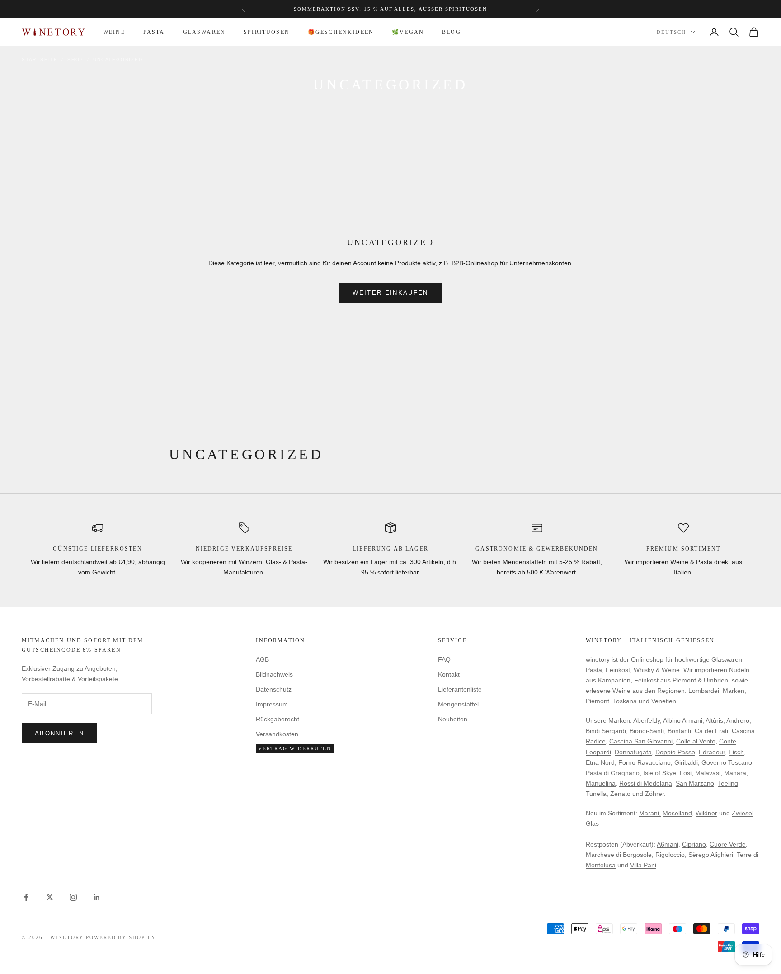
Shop (75, 59)
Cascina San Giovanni (641, 741)
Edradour (712, 752)
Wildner (706, 813)
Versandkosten (277, 734)
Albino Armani (682, 720)
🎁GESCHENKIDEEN (341, 32)
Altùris (714, 720)
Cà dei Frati (711, 730)
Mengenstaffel (458, 704)
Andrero (737, 720)
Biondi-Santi (647, 730)
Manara (735, 772)
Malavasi (707, 772)
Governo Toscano (726, 762)
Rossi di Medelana (645, 783)
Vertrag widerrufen (294, 748)
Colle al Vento (695, 741)
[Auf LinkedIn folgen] (96, 897)
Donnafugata (633, 752)
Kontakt (449, 674)
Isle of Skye (659, 772)
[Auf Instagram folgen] (73, 897)
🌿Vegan (408, 32)
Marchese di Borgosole (619, 854)
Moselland (677, 813)
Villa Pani (643, 865)
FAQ (444, 659)
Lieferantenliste (460, 689)
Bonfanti (679, 730)
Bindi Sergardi (606, 730)
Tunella (596, 793)
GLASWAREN (204, 32)
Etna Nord (600, 762)
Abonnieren (59, 733)
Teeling (728, 783)
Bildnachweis (274, 674)
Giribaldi (686, 762)
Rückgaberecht (277, 719)
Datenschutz (274, 689)
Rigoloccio (670, 854)
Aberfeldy (646, 720)
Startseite (40, 59)
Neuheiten (452, 719)
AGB (262, 659)
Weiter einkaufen (390, 292)
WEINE (114, 32)
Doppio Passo (675, 752)
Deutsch (671, 32)
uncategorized (117, 59)
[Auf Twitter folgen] (49, 897)
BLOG (451, 32)
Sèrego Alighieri (710, 854)
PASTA (154, 32)
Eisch (736, 752)
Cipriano (694, 844)
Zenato (620, 793)
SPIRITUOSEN (267, 32)
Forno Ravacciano (644, 762)
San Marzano (695, 783)
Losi (686, 772)
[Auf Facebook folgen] (26, 897)
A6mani (667, 844)
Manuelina (601, 783)
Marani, (650, 813)
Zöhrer (654, 793)
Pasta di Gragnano (613, 772)
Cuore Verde (728, 844)
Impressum (272, 704)
